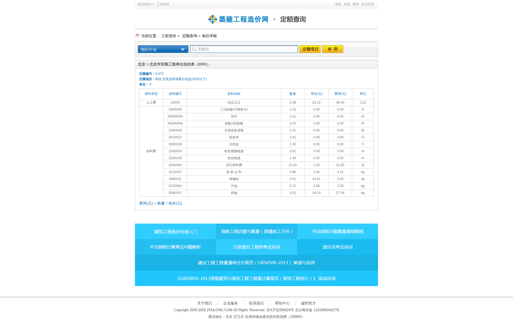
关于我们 (204, 303)
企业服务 (230, 303)
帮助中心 (282, 303)
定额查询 (189, 36)
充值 (347, 4)
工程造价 (163, 4)
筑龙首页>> (146, 4)
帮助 (355, 4)
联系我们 (256, 303)
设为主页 (367, 4)
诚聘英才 (308, 303)
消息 (338, 4)
